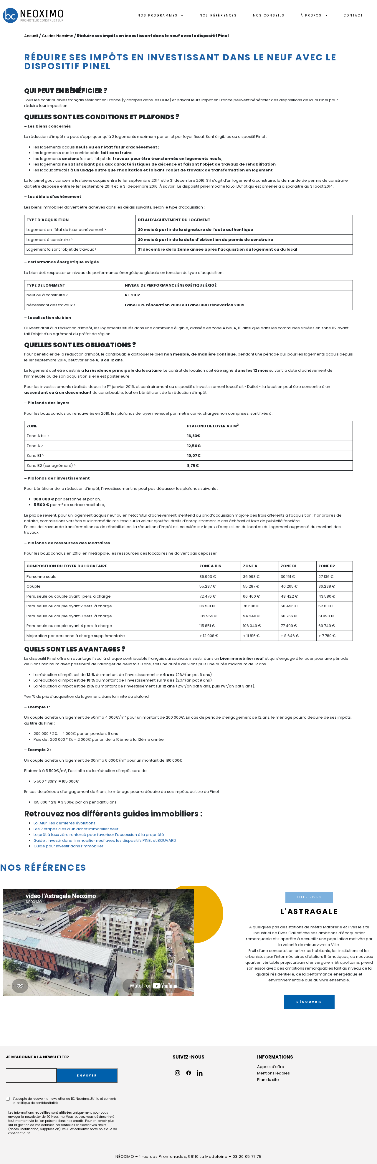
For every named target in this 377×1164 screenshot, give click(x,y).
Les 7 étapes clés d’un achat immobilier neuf (76, 829)
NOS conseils (269, 15)
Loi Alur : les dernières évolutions (64, 823)
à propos (311, 15)
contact (353, 15)
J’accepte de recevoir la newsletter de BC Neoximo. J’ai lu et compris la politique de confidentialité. (65, 1101)
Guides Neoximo (57, 36)
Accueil (31, 36)
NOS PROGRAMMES (158, 15)
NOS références (218, 15)
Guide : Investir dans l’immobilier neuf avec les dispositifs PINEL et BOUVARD (105, 840)
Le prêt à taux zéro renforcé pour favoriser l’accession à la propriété (99, 834)
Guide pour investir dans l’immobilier (68, 846)
